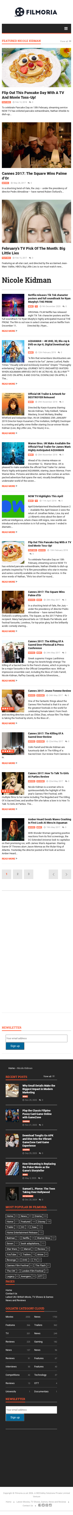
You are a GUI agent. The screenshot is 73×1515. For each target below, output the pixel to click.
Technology (40, 1375)
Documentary (41, 1391)
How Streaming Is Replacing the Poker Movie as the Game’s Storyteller (39, 1167)
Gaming (26, 1121)
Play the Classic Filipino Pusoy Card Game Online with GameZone (37, 1114)
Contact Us (11, 1293)
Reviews (40, 695)
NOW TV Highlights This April (45, 496)
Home (11, 1068)
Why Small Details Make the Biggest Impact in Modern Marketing (38, 1089)
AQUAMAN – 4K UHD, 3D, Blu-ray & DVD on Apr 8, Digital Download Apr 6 (49, 344)
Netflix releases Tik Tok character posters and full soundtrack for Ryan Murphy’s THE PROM (49, 298)
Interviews (28, 1196)
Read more (8, 331)
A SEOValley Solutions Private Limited (52, 1493)
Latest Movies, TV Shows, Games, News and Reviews (41, 1502)
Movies (5, 183)
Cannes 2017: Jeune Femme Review (49, 690)
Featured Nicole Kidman (21, 41)
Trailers (38, 1325)
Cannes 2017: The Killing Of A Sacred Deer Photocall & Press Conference (46, 645)
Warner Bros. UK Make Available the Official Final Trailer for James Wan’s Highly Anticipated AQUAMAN (49, 447)
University (11, 1391)
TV (36, 306)
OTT (36, 1383)
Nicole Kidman (26, 280)
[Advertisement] (34, 951)
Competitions (13, 1375)
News (30, 306)
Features (6, 102)
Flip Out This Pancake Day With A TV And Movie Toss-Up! (33, 95)
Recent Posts (16, 1077)
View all (64, 41)
